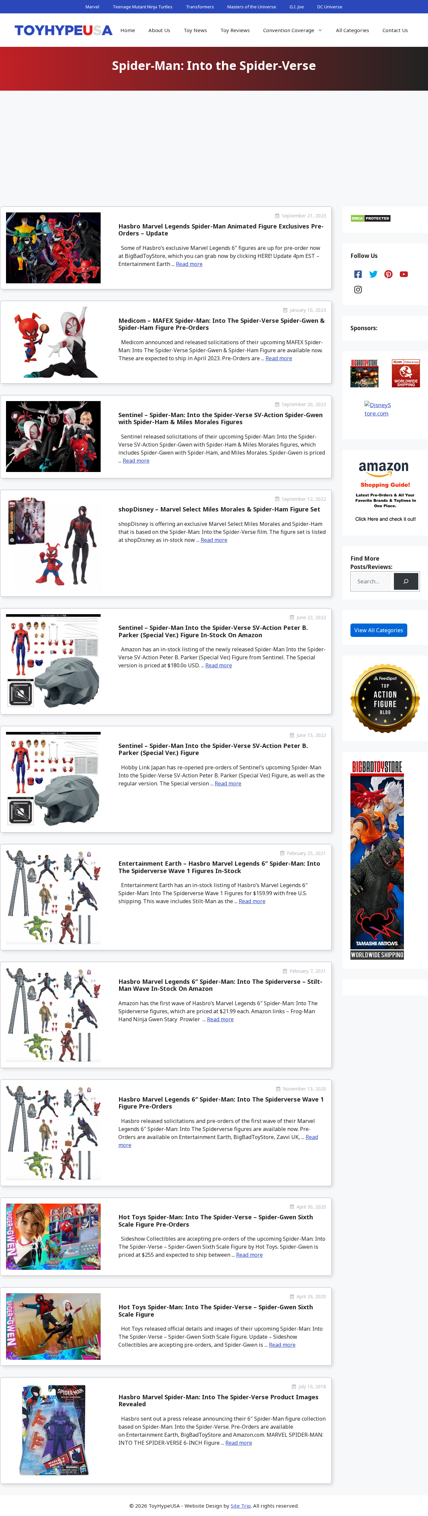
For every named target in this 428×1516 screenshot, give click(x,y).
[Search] (406, 581)
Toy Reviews (235, 30)
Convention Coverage (288, 30)
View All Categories (378, 630)
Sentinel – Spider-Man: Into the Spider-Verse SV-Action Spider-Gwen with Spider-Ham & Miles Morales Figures (220, 418)
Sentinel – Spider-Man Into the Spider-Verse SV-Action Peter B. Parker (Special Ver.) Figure (213, 749)
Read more (189, 264)
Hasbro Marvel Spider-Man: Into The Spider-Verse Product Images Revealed (218, 1400)
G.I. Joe (297, 7)
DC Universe (329, 7)
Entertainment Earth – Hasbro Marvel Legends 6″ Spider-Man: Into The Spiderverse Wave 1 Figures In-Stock (219, 867)
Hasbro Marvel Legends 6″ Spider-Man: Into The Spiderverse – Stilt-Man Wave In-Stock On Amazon (220, 985)
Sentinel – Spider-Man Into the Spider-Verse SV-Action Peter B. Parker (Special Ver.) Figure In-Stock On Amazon (213, 631)
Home (127, 30)
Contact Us (395, 30)
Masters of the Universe (251, 7)
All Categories (352, 30)
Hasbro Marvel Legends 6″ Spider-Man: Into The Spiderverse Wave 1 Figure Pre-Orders (221, 1103)
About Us (159, 30)
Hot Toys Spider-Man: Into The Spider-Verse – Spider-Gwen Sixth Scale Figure (215, 1310)
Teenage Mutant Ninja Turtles (143, 7)
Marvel (92, 7)
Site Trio (241, 1505)
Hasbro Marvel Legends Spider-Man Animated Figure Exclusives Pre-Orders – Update (221, 230)
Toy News (195, 30)
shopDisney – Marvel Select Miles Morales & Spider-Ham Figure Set (219, 509)
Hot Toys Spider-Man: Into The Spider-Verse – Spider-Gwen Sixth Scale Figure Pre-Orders (215, 1220)
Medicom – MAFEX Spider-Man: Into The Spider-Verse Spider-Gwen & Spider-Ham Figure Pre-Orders (221, 324)
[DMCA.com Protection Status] (370, 220)
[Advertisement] (214, 143)
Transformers (200, 7)
